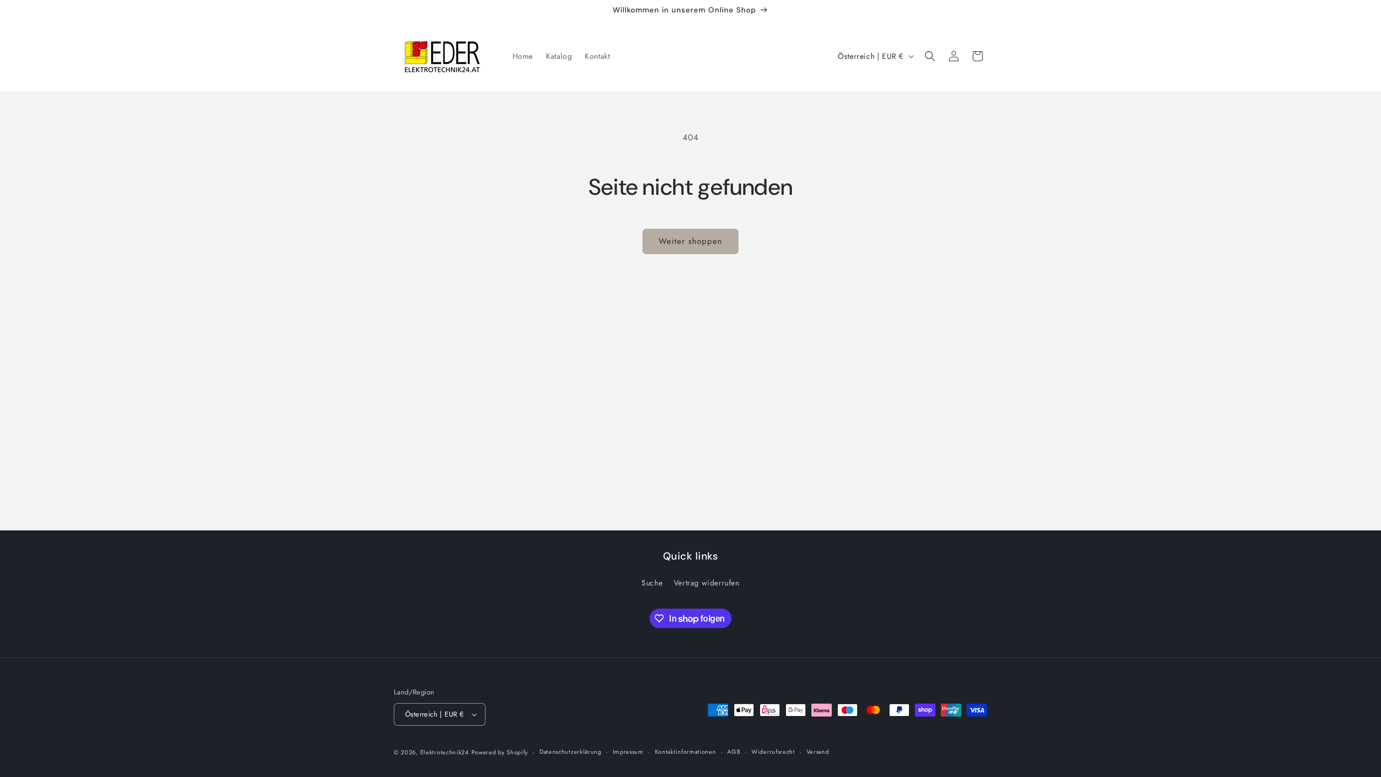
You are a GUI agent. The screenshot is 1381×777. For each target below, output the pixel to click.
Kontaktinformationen (685, 751)
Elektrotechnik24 (444, 752)
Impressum (628, 751)
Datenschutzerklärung (570, 751)
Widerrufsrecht (773, 751)
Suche (651, 582)
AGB (733, 751)
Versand (817, 751)
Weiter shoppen (690, 241)
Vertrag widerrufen (707, 582)
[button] (930, 56)
